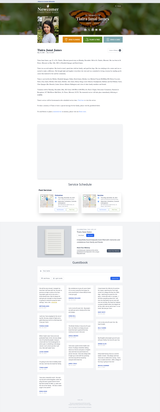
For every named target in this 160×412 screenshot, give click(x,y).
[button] (47, 199)
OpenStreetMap (82, 407)
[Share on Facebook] (85, 29)
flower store (82, 111)
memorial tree (57, 111)
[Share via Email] (96, 29)
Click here (81, 100)
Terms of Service (84, 404)
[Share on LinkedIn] (92, 29)
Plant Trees (71, 209)
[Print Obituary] (100, 29)
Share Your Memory (113, 251)
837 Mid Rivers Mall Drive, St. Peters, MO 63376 (66, 205)
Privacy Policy (75, 404)
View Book (81, 235)
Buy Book (90, 235)
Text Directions (60, 209)
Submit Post (115, 278)
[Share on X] (89, 29)
